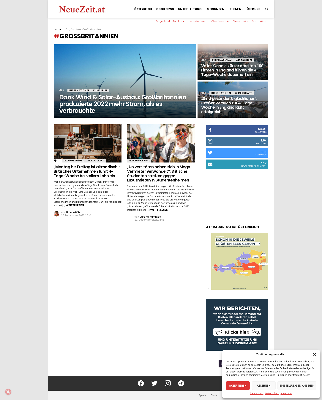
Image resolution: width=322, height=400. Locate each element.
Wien (263, 21)
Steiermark (239, 21)
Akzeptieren (238, 386)
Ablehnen (264, 386)
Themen (235, 9)
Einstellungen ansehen (297, 386)
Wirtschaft (244, 60)
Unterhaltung (189, 9)
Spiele (202, 395)
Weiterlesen (75, 205)
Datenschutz (256, 393)
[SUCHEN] (266, 9)
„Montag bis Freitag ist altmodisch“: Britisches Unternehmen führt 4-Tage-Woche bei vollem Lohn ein (87, 171)
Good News (165, 9)
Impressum (286, 393)
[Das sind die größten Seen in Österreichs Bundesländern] (239, 288)
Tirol (254, 21)
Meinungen (215, 9)
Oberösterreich (220, 21)
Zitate (214, 395)
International (79, 90)
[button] (314, 354)
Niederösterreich (198, 21)
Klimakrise (100, 90)
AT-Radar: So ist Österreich (232, 226)
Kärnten (177, 21)
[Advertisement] (237, 193)
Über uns (254, 9)
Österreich (143, 9)
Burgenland (163, 21)
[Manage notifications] (8, 392)
